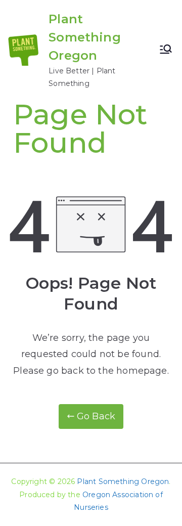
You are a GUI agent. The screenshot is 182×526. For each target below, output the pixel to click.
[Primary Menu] (166, 50)
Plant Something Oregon (85, 37)
